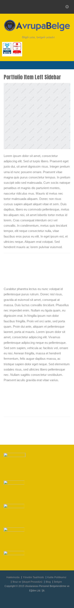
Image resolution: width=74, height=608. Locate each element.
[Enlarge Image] (37, 83)
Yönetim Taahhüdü (33, 577)
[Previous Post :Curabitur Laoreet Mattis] (55, 425)
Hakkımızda (13, 577)
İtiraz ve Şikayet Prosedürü (27, 581)
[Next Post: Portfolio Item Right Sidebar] (37, 433)
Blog (48, 581)
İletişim (58, 581)
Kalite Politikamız (56, 577)
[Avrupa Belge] (37, 30)
